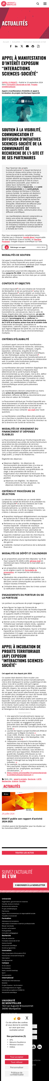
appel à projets (20, 779)
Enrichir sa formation (9, 928)
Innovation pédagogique (10, 933)
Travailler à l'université (9, 916)
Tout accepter (16, 1057)
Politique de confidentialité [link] (16, 1073)
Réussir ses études (8, 926)
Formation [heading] (6, 918)
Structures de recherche (10, 906)
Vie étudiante (6, 968)
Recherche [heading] (6, 936)
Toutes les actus (24, 852)
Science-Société (7, 943)
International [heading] (7, 978)
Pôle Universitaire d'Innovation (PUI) (14, 953)
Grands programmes (8, 948)
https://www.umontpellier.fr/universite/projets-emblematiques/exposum (26, 774)
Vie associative (6, 975)
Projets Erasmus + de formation (12, 985)
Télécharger (7, 247)
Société (22, 781)
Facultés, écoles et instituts (10, 904)
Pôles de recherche (8, 938)
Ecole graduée (6, 931)
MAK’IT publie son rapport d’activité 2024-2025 (22, 820)
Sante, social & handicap (10, 970)
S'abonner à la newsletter (30, 885)
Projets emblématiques (9, 909)
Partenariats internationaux (11, 980)
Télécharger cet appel (17, 247)
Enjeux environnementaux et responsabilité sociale (18, 913)
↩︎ (13, 728)
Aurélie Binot (29, 237)
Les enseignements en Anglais (11, 988)
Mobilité (4, 983)
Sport (4, 973)
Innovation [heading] (6, 950)
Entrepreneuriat (7, 960)
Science (15, 781)
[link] (10, 46)
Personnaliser (16, 1067)
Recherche (6, 781)
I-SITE (38, 779)
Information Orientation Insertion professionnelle (18, 923)
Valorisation (6, 958)
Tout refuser (17, 1062)
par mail (31, 410)
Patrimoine (5, 911)
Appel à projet (10, 82)
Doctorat (31, 779)
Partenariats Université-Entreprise (13, 956)
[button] (27, 46)
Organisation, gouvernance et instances (15, 901)
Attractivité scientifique (9, 945)
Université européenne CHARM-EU (13, 990)
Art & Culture (6, 966)
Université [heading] (6, 899)
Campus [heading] (5, 963)
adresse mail (35, 561)
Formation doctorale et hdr (18, 84)
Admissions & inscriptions (10, 921)
